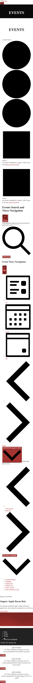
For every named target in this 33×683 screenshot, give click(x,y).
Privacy (6, 636)
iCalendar (8, 582)
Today (4, 446)
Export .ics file (9, 588)
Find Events (6, 257)
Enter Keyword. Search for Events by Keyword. (16, 223)
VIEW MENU (4, 611)
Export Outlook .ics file (12, 590)
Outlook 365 (9, 584)
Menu (5, 632)
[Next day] (18, 442)
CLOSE (3, 655)
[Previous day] (18, 401)
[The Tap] (4, 1)
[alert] (16, 147)
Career (6, 634)
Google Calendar (10, 580)
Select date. (25, 461)
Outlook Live (9, 586)
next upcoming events (12, 165)
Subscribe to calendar (9, 555)
